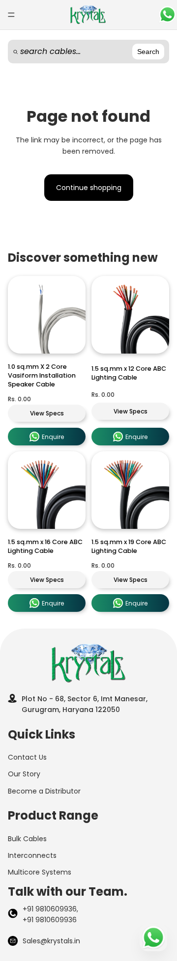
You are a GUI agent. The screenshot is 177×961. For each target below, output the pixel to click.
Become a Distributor (44, 791)
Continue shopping (88, 187)
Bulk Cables (27, 839)
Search (148, 51)
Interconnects (32, 855)
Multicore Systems (39, 872)
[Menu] (11, 14)
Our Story (24, 774)
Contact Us (27, 757)
